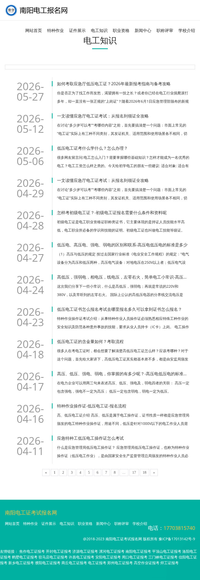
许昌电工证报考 (81, 557)
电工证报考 (97, 562)
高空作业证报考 (146, 562)
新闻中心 (143, 30)
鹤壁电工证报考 (25, 557)
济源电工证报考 (85, 551)
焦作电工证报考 (32, 551)
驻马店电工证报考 (53, 557)
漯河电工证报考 (111, 551)
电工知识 (99, 30)
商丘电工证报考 (74, 562)
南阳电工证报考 (138, 551)
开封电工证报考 (58, 551)
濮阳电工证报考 (47, 562)
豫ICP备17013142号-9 (177, 538)
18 (144, 472)
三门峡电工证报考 (163, 557)
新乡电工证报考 (21, 562)
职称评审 (165, 30)
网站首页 (33, 30)
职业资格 (121, 30)
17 (134, 472)
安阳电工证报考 (108, 557)
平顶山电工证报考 (166, 551)
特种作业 (55, 30)
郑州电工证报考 (120, 562)
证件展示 (77, 30)
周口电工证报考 (134, 557)
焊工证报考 (169, 562)
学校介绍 (186, 30)
